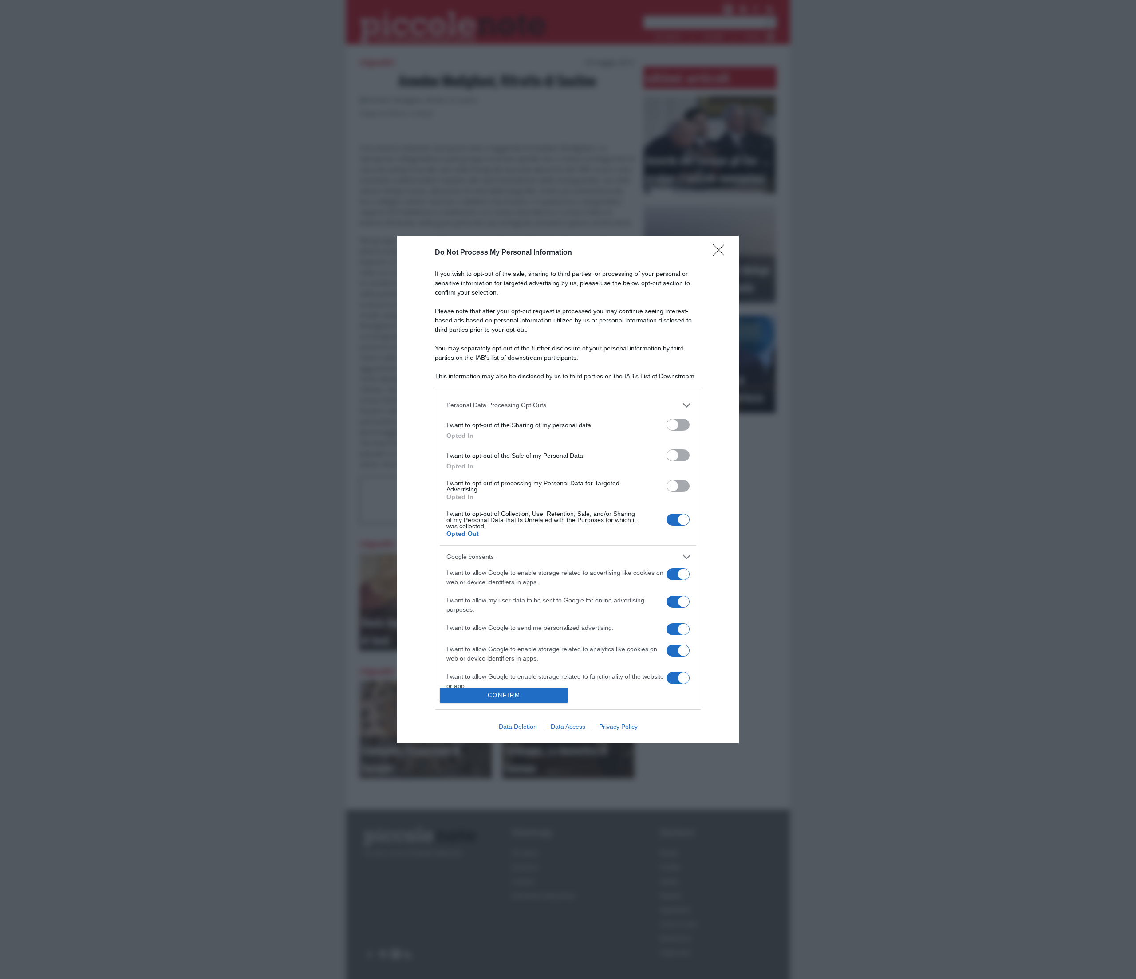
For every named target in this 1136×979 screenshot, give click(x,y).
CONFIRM (504, 695)
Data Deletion (518, 726)
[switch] (678, 425)
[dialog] (568, 489)
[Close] (721, 252)
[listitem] (568, 405)
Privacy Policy (618, 726)
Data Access (568, 726)
